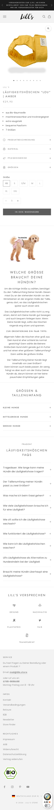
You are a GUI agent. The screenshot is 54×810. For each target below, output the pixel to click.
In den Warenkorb (27, 212)
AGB (5, 744)
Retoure (7, 709)
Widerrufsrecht (11, 749)
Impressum (9, 739)
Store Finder (9, 724)
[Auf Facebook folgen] (4, 786)
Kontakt (7, 699)
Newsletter (8, 719)
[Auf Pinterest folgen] (20, 786)
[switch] (47, 805)
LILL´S (6, 87)
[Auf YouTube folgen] (27, 786)
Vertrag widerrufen (13, 759)
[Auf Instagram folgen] (12, 786)
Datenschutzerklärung (14, 754)
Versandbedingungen (14, 704)
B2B (5, 714)
